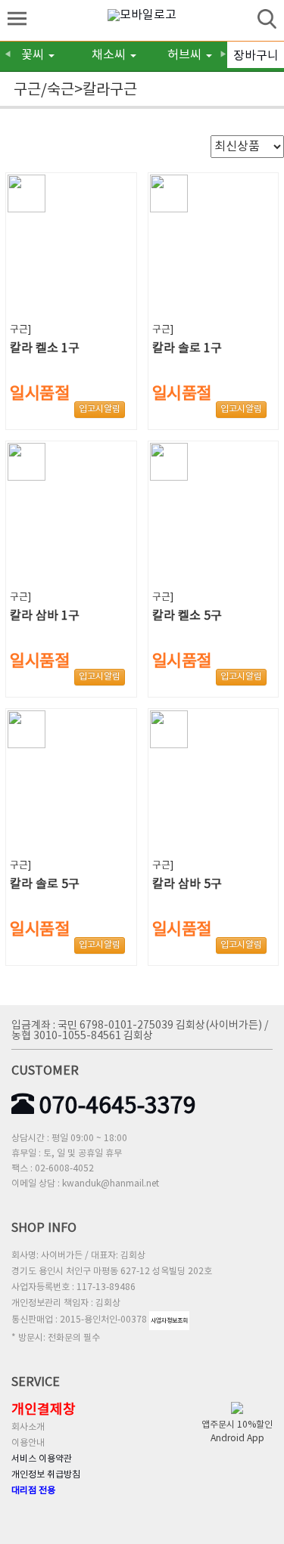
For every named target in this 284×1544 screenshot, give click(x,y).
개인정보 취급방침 (45, 1475)
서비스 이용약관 (41, 1459)
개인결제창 (43, 1410)
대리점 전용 (33, 1491)
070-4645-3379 (115, 1106)
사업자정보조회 (169, 1320)
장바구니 (256, 56)
